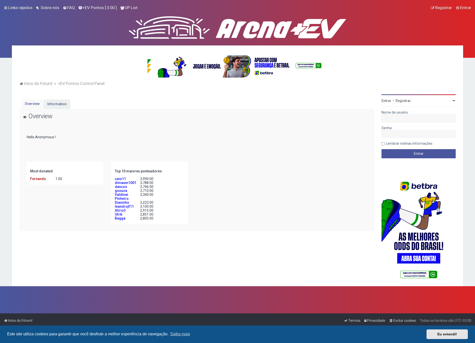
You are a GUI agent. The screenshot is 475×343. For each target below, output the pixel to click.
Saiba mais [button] (180, 334)
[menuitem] (47, 7)
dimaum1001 (125, 183)
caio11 (120, 179)
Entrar (386, 101)
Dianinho (122, 202)
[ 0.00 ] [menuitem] (99, 7)
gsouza (121, 191)
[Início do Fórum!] (237, 26)
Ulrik (118, 214)
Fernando (38, 179)
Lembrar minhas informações (409, 143)
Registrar (403, 101)
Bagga (120, 218)
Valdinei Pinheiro (122, 197)
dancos (121, 187)
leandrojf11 (124, 206)
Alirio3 (120, 210)
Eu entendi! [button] (447, 334)
